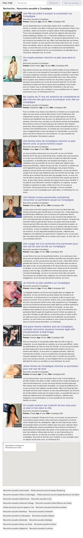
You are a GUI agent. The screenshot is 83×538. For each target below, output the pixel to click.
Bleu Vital (7, 3)
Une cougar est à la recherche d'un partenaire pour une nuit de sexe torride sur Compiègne (50, 245)
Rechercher (53, 3)
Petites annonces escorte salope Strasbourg (48, 490)
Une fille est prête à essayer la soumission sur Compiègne (47, 15)
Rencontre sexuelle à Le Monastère (16, 516)
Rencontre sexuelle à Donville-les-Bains (51, 507)
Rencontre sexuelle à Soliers (45, 524)
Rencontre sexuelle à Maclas (43, 516)
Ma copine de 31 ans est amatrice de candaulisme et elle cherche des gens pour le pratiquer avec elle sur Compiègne (51, 99)
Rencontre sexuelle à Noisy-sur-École (17, 524)
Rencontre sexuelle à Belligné (40, 520)
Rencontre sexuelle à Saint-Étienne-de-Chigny (54, 503)
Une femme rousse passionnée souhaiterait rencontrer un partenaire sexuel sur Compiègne (48, 198)
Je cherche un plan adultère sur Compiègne (46, 283)
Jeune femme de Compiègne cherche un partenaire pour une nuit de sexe (50, 367)
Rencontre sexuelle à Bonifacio (15, 512)
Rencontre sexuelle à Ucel (41, 499)
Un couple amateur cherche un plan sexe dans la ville (49, 59)
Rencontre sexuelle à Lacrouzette (16, 490)
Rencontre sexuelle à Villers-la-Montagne (19, 495)
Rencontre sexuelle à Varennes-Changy (18, 503)
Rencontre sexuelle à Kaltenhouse (16, 499)
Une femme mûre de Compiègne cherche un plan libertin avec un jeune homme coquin (49, 142)
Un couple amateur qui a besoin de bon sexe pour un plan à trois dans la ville (49, 406)
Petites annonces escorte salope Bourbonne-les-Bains (58, 495)
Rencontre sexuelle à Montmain (15, 520)
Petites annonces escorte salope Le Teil (18, 507)
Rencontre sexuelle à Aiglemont (15, 528)
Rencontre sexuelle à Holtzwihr (41, 512)
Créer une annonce (71, 3)
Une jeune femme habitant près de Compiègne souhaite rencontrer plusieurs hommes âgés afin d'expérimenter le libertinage (49, 329)
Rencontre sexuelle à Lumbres (41, 528)
